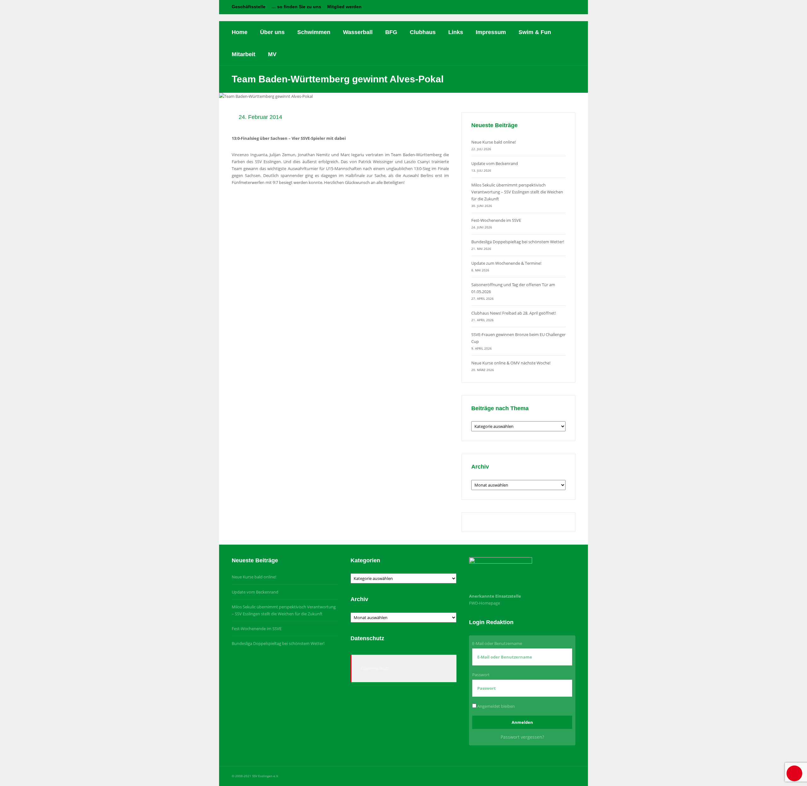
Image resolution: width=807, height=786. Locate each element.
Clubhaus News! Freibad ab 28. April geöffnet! (513, 313)
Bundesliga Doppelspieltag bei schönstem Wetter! (517, 242)
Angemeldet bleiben (495, 706)
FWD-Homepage (484, 603)
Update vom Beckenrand (494, 163)
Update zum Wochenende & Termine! (506, 263)
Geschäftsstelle (248, 6)
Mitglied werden (344, 6)
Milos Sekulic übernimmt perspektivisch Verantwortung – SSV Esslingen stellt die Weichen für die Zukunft (517, 192)
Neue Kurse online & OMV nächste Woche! (510, 363)
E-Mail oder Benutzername (497, 643)
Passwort (481, 674)
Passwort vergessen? (522, 737)
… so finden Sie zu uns (296, 6)
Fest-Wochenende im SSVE (496, 220)
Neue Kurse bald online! (493, 142)
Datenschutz (375, 668)
